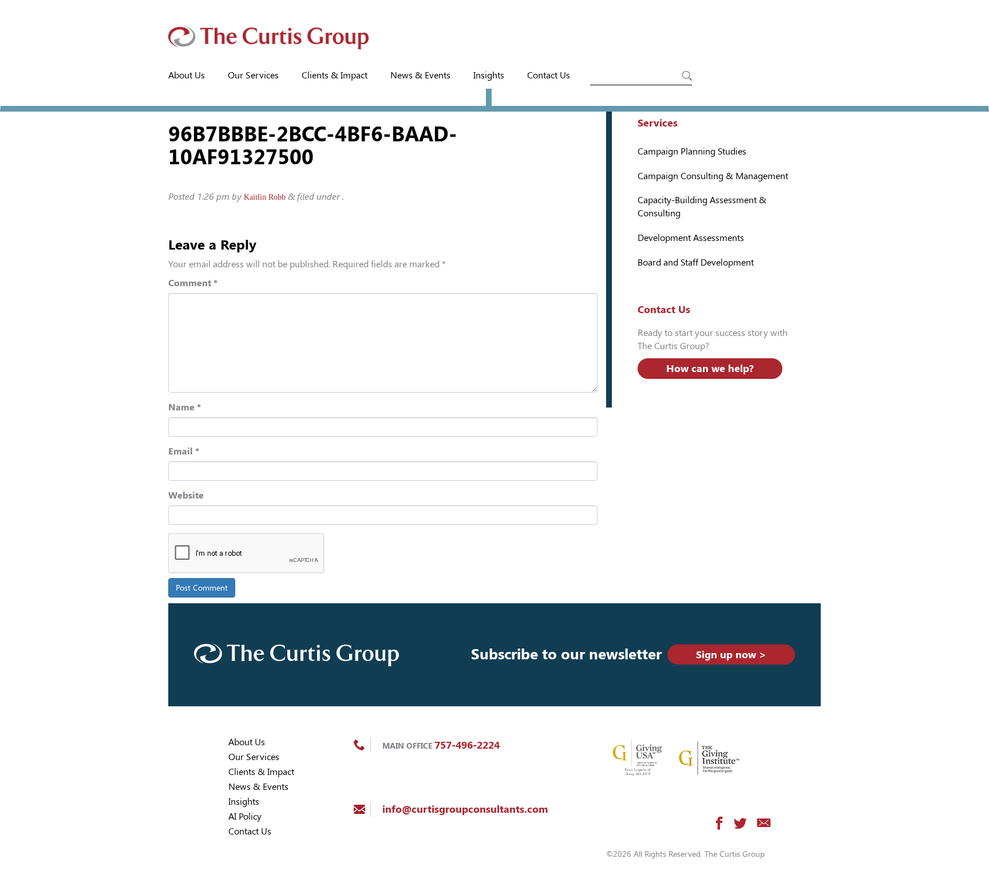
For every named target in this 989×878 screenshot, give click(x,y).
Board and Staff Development (696, 262)
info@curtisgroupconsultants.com (465, 809)
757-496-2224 (467, 745)
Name (184, 407)
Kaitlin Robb (265, 197)
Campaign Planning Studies (692, 151)
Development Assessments (691, 237)
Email (183, 451)
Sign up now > (731, 654)
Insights (488, 75)
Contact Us (548, 75)
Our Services (253, 75)
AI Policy (245, 816)
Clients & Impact (334, 75)
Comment (192, 283)
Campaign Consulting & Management (713, 176)
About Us (186, 75)
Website (186, 495)
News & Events (420, 75)
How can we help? (710, 368)
